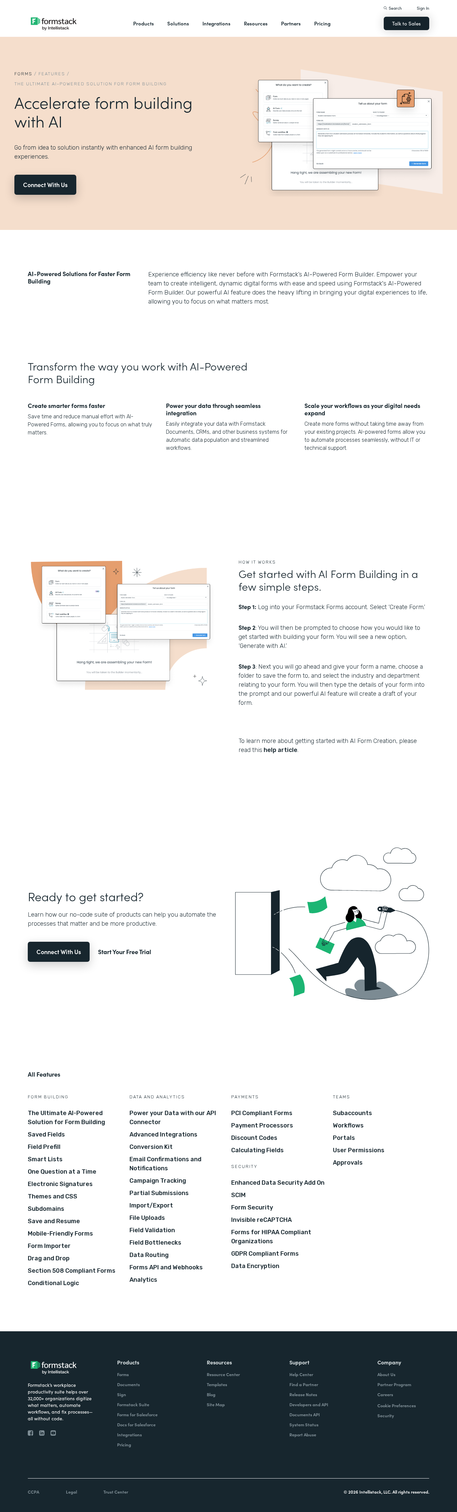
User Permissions (358, 1150)
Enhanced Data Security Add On (278, 1182)
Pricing (322, 23)
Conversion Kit (151, 1147)
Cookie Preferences (396, 1405)
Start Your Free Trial (124, 951)
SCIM (238, 1195)
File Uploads (147, 1218)
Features (51, 73)
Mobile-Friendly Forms (60, 1233)
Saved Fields (46, 1134)
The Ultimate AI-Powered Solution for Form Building (66, 1117)
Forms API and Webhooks (166, 1267)
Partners (291, 23)
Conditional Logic (53, 1283)
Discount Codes (254, 1138)
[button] (143, 23)
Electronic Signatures (60, 1184)
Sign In (423, 8)
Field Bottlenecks (155, 1242)
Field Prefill (44, 1147)
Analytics (143, 1279)
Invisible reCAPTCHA (261, 1220)
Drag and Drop (49, 1258)
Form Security (252, 1207)
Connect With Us (45, 184)
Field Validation (152, 1230)
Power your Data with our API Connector (172, 1117)
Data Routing (149, 1255)
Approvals (348, 1162)
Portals (344, 1138)
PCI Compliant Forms (261, 1113)
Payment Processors (262, 1125)
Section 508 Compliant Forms (71, 1270)
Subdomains (46, 1208)
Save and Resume (54, 1221)
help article (279, 750)
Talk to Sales (406, 23)
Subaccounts (352, 1113)
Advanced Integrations (163, 1134)
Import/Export (151, 1205)
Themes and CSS (52, 1196)
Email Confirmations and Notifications (165, 1164)
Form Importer (49, 1246)
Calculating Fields (257, 1150)
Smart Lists (45, 1159)
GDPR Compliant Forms (265, 1253)
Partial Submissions (159, 1193)
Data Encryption (255, 1266)
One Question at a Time (62, 1171)
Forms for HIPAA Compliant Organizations (271, 1237)
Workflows (348, 1125)
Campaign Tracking (157, 1180)
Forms (23, 73)
